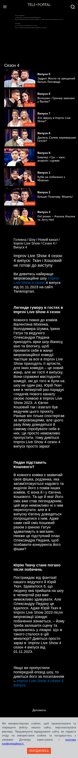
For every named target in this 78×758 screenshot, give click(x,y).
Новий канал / (49, 239)
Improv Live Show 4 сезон (36, 280)
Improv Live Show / (28, 243)
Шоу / (33, 239)
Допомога (39, 710)
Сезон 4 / (49, 243)
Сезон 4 (11, 65)
